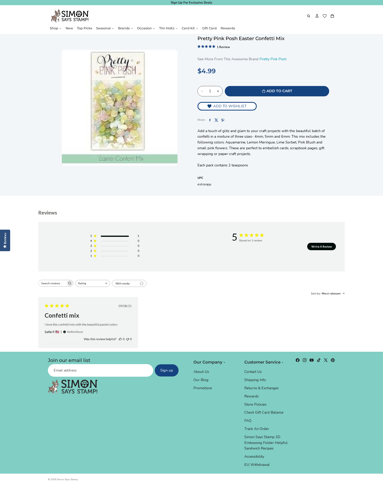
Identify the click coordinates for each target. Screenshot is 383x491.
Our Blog (200, 379)
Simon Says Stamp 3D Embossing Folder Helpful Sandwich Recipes (266, 443)
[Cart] (332, 16)
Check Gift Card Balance (263, 412)
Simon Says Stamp (67, 479)
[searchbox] (52, 283)
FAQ (247, 420)
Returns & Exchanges (261, 388)
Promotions (202, 388)
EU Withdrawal (257, 464)
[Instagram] (304, 360)
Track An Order (256, 428)
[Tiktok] (318, 360)
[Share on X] (216, 120)
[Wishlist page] (324, 16)
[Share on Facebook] (209, 120)
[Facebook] (297, 360)
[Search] (308, 16)
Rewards (251, 396)
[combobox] (92, 283)
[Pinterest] (332, 360)
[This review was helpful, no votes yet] (120, 339)
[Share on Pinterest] (222, 120)
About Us (201, 371)
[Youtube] (311, 360)
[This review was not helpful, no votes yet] (127, 339)
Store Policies (255, 404)
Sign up (166, 370)
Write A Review (321, 246)
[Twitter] (325, 360)
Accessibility (254, 456)
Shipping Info (255, 379)
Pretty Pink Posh (273, 59)
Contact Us (253, 371)
